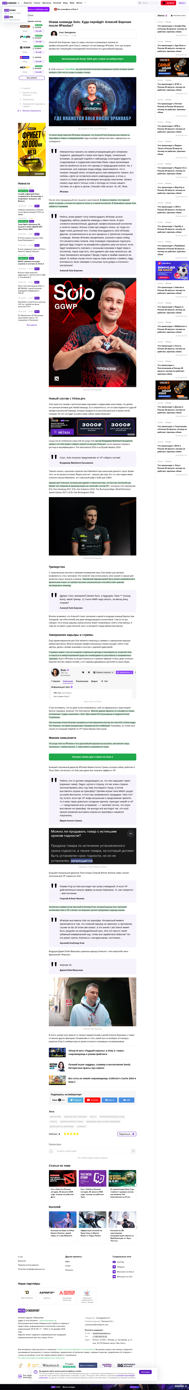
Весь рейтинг (32, 78)
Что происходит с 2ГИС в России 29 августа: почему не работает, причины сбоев (171, 87)
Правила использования (28, 1265)
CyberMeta (70, 69)
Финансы (69, 1270)
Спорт (67, 1266)
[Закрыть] (185, 1386)
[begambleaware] (88, 1365)
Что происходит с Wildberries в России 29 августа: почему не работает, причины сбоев (172, 329)
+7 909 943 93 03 (100, 1336)
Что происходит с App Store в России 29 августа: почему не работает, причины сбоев (171, 48)
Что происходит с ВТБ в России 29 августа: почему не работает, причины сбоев (171, 129)
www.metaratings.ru (47, 1320)
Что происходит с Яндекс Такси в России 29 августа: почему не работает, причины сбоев (171, 149)
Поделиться (124, 1134)
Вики (72, 3)
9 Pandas (81, 1126)
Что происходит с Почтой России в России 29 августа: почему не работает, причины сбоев (171, 108)
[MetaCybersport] (28, 1310)
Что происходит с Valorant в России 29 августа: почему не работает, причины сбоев (171, 290)
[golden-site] (33, 1365)
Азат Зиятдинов (67, 32)
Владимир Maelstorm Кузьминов (103, 1122)
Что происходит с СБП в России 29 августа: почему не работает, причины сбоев (171, 210)
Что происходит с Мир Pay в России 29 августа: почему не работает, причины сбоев (171, 190)
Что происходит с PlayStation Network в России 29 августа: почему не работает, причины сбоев (171, 250)
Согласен (145, 1372)
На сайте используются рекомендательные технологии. (41, 1358)
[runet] (20, 1365)
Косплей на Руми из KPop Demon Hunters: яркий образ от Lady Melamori (62, 1233)
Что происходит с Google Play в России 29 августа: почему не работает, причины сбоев (172, 29)
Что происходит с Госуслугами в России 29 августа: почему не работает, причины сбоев (172, 429)
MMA (67, 1262)
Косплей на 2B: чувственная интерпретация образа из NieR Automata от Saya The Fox (122, 1235)
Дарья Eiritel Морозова (62, 1126)
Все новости (32, 312)
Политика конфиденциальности (31, 1269)
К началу (26, 84)
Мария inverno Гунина (71, 1122)
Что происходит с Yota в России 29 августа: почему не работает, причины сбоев (171, 468)
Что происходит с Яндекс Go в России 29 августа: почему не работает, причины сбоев (172, 171)
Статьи (37, 3)
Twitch (53, 1122)
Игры (65, 3)
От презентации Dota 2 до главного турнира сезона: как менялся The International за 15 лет (122, 1193)
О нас (20, 1257)
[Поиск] (139, 3)
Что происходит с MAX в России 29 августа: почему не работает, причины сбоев (171, 449)
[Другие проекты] (11, 3)
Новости (28, 3)
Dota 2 (93, 1117)
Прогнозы (46, 3)
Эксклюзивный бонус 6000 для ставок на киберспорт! (93, 59)
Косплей (57, 3)
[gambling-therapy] (107, 1365)
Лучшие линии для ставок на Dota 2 (92, 757)
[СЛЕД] (136, 1185)
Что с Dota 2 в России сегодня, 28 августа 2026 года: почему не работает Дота (62, 1193)
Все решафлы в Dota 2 (67, 9)
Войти (182, 3)
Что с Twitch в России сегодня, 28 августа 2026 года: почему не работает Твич (92, 1193)
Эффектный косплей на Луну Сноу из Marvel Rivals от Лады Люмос (91, 1233)
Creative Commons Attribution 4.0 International (75, 1349)
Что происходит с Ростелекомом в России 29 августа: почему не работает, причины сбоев (170, 369)
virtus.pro (55, 1117)
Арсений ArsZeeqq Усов (112, 1117)
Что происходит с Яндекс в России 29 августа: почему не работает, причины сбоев (171, 310)
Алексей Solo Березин (75, 1117)
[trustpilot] (69, 1365)
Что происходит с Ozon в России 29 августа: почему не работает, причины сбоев (171, 349)
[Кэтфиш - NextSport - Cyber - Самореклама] (94, 1387)
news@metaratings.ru (101, 1333)
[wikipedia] (50, 1365)
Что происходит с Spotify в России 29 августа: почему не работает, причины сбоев (171, 229)
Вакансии (22, 1261)
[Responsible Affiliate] (126, 1366)
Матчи (79, 3)
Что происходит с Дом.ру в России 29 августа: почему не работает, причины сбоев (171, 410)
